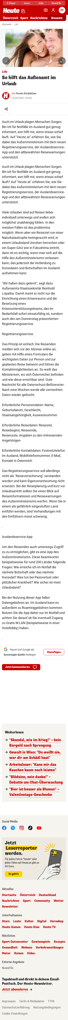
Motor (6, 953)
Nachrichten (10, 901)
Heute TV (49, 927)
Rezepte (59, 942)
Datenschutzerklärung (16, 1007)
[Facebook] (4, 828)
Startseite (6, 24)
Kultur (29, 921)
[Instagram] (21, 828)
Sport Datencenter (15, 942)
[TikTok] (30, 828)
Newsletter (10, 906)
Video (31, 953)
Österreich (10, 18)
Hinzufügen (54, 652)
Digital (41, 921)
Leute (17, 921)
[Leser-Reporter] (46, 10)
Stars (6, 921)
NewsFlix (56, 3)
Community (42, 901)
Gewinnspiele (41, 942)
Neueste (57, 18)
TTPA (51, 1001)
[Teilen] (6, 109)
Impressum (9, 1001)
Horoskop (56, 921)
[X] (13, 828)
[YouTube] (39, 828)
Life (16, 24)
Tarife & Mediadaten (31, 1001)
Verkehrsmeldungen (49, 947)
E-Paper (11, 3)
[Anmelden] (53, 10)
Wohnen (26, 947)
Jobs (40, 3)
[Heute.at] (11, 10)
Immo (27, 3)
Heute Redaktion (26, 93)
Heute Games (11, 927)
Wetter (59, 901)
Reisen (18, 953)
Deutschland (47, 895)
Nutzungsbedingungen (47, 1007)
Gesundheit (10, 947)
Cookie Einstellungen (15, 1013)
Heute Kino (31, 927)
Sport (24, 18)
